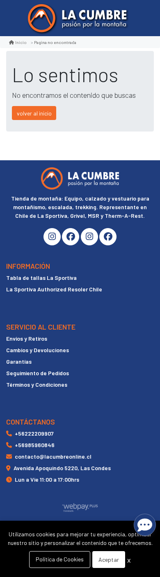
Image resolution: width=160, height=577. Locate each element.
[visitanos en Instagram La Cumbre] (52, 236)
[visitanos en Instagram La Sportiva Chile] (89, 236)
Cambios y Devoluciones (37, 349)
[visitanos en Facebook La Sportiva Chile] (108, 236)
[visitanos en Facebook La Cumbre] (70, 236)
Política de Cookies (60, 559)
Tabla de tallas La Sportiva (41, 277)
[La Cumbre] (77, 18)
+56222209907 (34, 433)
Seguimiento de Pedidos (37, 372)
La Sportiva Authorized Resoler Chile (54, 289)
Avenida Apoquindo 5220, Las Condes (62, 467)
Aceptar (108, 559)
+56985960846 (35, 444)
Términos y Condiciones (36, 384)
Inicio (21, 42)
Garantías (19, 361)
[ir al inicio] (80, 178)
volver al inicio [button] (34, 113)
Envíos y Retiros (26, 338)
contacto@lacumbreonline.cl (53, 456)
